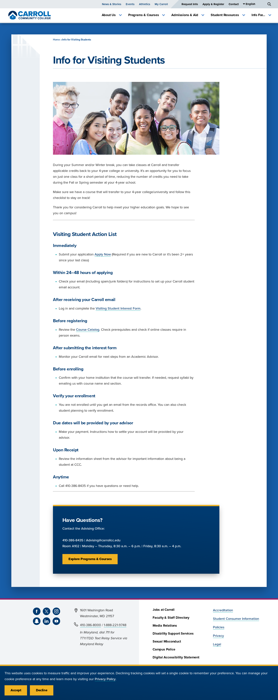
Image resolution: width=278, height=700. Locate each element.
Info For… (258, 15)
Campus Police (164, 649)
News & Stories (111, 4)
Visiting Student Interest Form (118, 308)
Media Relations (165, 626)
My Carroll (161, 4)
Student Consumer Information (236, 619)
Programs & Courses (143, 15)
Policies (218, 627)
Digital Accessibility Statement (176, 657)
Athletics (144, 4)
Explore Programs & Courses (90, 559)
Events (130, 4)
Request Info (190, 4)
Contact (234, 4)
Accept (16, 690)
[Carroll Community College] (29, 15)
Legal (217, 644)
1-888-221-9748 (115, 625)
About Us (109, 15)
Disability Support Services (173, 634)
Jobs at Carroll (164, 610)
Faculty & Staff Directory (171, 618)
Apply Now (103, 254)
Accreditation (223, 610)
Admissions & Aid (184, 15)
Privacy (218, 636)
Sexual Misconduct (167, 641)
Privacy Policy (105, 679)
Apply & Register (213, 4)
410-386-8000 (90, 625)
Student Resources (225, 15)
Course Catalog (87, 330)
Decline (41, 690)
